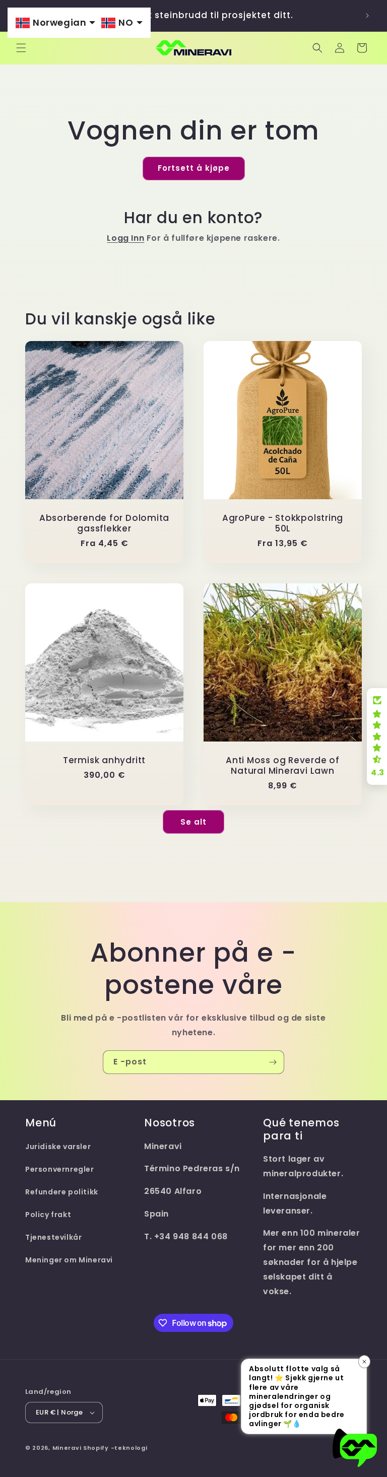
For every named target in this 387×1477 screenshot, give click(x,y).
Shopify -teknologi (115, 1448)
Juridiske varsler (58, 1147)
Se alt (193, 822)
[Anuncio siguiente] (367, 16)
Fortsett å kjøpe (194, 168)
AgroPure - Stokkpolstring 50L (283, 523)
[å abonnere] (273, 1062)
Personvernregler (59, 1169)
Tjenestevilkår (53, 1237)
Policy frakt (48, 1215)
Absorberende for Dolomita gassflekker (104, 523)
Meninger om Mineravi (69, 1260)
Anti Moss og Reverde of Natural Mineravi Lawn (283, 765)
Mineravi (67, 1448)
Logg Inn (125, 238)
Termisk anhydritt (104, 760)
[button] (21, 48)
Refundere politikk (61, 1192)
